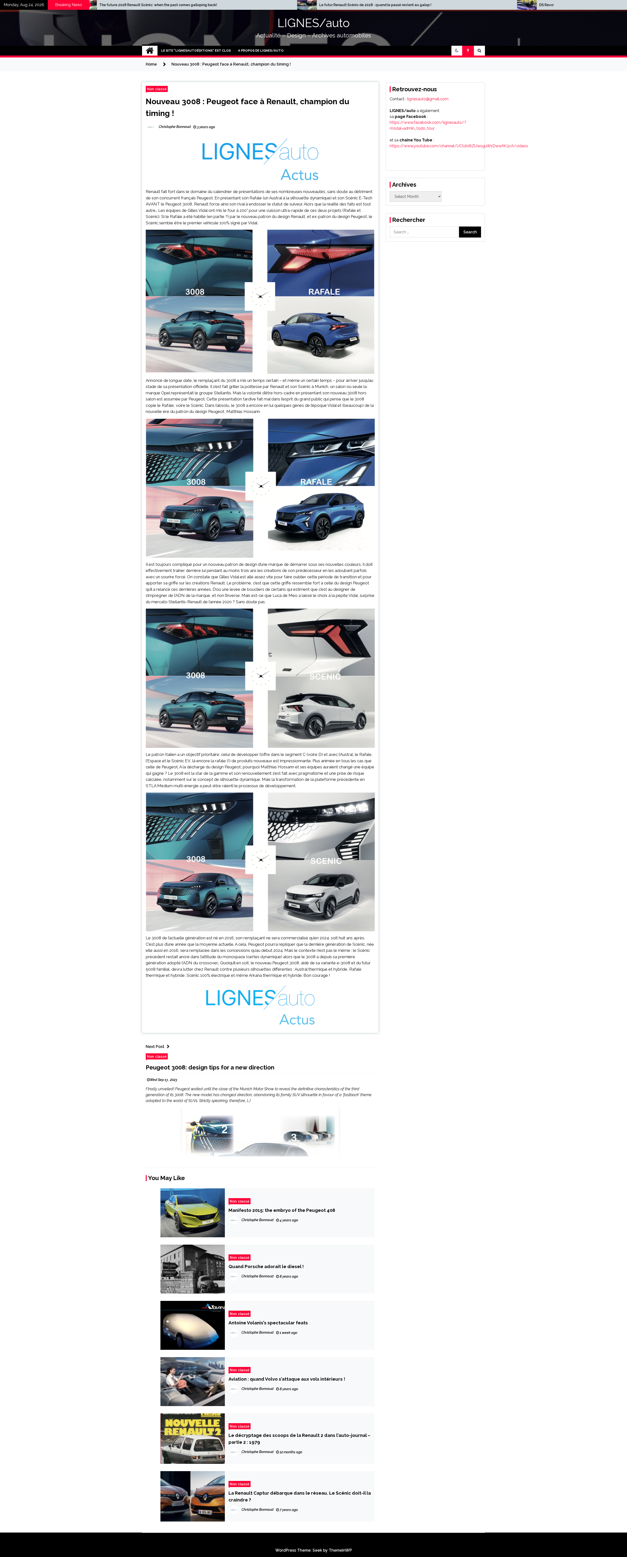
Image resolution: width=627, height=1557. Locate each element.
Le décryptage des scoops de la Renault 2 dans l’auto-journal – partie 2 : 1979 (299, 1438)
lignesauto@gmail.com (427, 99)
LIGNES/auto (313, 23)
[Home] (149, 51)
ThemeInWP (340, 1550)
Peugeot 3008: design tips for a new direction (210, 1067)
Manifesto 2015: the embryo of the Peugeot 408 (282, 1210)
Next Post (155, 1046)
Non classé (157, 89)
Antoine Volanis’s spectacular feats (268, 1322)
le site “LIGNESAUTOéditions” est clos (196, 50)
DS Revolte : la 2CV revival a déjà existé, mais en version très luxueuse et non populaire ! (243, 5)
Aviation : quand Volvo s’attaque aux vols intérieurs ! (287, 1379)
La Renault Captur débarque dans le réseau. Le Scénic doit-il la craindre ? (300, 1496)
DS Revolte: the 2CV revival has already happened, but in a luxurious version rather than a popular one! (475, 5)
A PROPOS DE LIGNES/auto (261, 50)
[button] (456, 51)
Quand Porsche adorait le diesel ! (266, 1266)
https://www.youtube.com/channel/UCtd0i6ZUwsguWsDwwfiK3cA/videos (459, 146)
